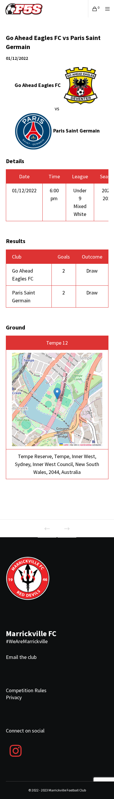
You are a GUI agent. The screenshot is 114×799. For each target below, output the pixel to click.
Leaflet (65, 445)
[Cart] (93, 9)
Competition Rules (26, 690)
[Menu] (105, 9)
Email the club (21, 657)
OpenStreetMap (85, 445)
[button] (57, 394)
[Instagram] (16, 750)
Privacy (14, 697)
